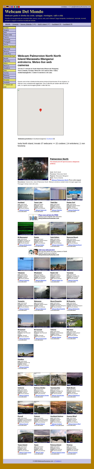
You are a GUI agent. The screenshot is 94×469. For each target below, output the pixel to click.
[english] (10, 7)
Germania (7, 39)
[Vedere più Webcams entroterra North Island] (26, 298)
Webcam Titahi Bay (57, 210)
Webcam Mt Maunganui (25, 245)
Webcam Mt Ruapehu (73, 309)
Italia (5, 32)
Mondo (7, 24)
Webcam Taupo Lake (41, 210)
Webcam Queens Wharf (74, 424)
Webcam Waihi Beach (74, 395)
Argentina (7, 61)
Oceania (15, 24)
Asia (5, 70)
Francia (6, 37)
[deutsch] (7, 7)
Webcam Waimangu (41, 309)
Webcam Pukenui (40, 424)
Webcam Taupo (40, 452)
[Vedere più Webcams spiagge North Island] (26, 200)
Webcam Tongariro (24, 309)
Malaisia (6, 75)
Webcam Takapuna (24, 280)
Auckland (55, 24)
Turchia (6, 73)
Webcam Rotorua (72, 452)
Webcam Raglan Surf (73, 210)
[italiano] (16, 7)
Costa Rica (7, 54)
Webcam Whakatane (41, 280)
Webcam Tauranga (73, 280)
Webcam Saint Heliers (58, 245)
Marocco (6, 65)
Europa (6, 27)
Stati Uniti (7, 49)
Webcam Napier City (57, 280)
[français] (13, 7)
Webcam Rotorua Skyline (42, 395)
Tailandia (7, 77)
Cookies (57, 461)
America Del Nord (9, 46)
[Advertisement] (54, 40)
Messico (6, 51)
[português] (18, 7)
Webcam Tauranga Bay (58, 395)
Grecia (6, 44)
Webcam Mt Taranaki (41, 338)
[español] (4, 7)
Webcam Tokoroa (56, 337)
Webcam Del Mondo (24, 11)
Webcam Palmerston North (60, 180)
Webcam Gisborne (24, 395)
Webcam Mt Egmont (24, 338)
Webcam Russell (23, 424)
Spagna (6, 30)
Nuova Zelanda (26, 24)
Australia (6, 82)
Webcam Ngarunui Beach (75, 245)
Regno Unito (8, 35)
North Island (42, 24)
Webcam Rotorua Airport (58, 452)
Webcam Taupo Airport (25, 452)
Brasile (6, 58)
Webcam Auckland (24, 210)
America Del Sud (9, 56)
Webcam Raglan (40, 245)
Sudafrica (7, 68)
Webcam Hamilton (24, 367)
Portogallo (7, 42)
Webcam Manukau (73, 337)
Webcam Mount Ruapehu (58, 309)
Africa (5, 63)
